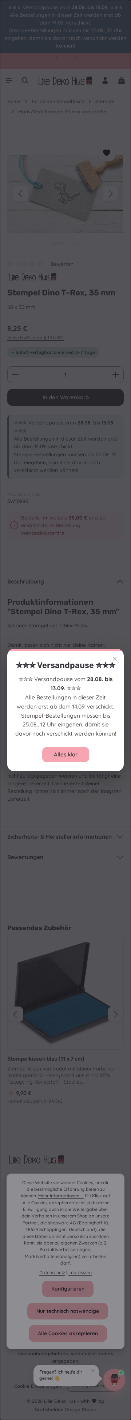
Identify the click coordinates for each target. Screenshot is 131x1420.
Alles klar (66, 754)
